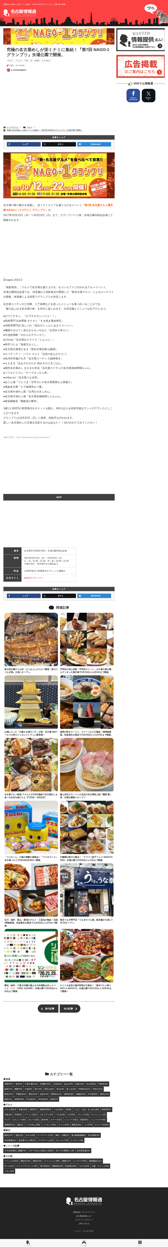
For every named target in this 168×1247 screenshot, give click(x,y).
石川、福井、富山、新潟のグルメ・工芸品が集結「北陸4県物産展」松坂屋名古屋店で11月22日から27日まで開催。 (31, 923)
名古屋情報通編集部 (18, 70)
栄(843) (19, 1084)
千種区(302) (21, 1094)
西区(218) (33, 1094)
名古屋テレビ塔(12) (27, 1140)
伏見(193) (79, 1084)
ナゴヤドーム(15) (46, 1140)
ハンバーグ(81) (71, 1120)
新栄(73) (8, 1089)
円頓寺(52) (103, 1084)
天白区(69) (43, 1099)
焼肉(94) (84, 1120)
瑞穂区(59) (81, 1094)
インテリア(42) (80, 1161)
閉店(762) (37, 1161)
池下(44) (38, 1089)
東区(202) (8, 1094)
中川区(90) (93, 1094)
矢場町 (37, 60)
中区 (26, 60)
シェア (25, 144)
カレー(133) (33, 1120)
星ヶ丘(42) (71, 1089)
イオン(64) (9, 1171)
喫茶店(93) (76, 1125)
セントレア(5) (62, 1140)
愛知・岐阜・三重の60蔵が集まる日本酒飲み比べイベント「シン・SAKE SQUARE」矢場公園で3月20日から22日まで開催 (31, 988)
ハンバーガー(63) (98, 1120)
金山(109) (68, 1084)
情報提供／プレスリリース (84, 1212)
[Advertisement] (59, 100)
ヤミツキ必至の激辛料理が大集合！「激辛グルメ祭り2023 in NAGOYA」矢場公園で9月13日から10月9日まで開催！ (86, 988)
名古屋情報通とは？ (84, 1216)
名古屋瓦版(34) (83, 1150)
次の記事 (68, 1008)
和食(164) (23, 1109)
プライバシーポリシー (84, 1220)
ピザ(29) (71, 1114)
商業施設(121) (95, 1161)
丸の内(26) (91, 1084)
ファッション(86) (52, 1161)
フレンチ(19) (83, 1114)
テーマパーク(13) (45, 1135)
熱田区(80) (69, 1094)
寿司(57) (33, 1109)
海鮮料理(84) (45, 1109)
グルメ (10, 60)
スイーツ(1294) (102, 1125)
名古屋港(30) (94, 1135)
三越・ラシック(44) (100, 1166)
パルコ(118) (83, 1166)
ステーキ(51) (56, 1120)
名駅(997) (8, 1084)
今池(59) (28, 1089)
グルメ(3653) (10, 1109)
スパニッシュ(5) (98, 1114)
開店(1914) (26, 1161)
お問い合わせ (84, 1224)
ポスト (61, 144)
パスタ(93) (60, 1114)
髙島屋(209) (57, 1166)
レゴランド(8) (77, 1140)
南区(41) (8, 1099)
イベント (19, 60)
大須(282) (57, 1084)
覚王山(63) (49, 1089)
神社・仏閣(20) (62, 1135)
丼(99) (68, 1109)
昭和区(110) (56, 1094)
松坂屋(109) (70, 1166)
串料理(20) (106, 1109)
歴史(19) (19, 1135)
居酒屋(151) (9, 1125)
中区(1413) (98, 1089)
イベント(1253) (11, 1161)
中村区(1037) (84, 1089)
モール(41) (9, 1166)
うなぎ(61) (58, 1109)
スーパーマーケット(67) (27, 1166)
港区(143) (104, 1094)
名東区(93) (19, 1099)
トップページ (28, 1245)
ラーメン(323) (30, 1114)
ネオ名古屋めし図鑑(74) (15, 1150)
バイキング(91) (49, 1125)
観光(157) (8, 1135)
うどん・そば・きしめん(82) (86, 1109)
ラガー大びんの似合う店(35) (40, 1150)
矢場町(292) (45, 1084)
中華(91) (18, 1114)
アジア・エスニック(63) (15, 1120)
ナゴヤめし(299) (33, 1125)
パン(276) (88, 1125)
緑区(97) (54, 1099)
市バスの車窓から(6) (65, 1150)
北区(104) (44, 1094)
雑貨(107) (66, 1161)
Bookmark (96, 144)
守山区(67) (31, 1099)
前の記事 (49, 1008)
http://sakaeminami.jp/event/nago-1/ (33, 437)
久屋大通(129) (31, 1084)
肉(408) (44, 1120)
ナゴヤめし (46, 60)
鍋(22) (20, 1125)
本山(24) (60, 1089)
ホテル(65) (30, 1135)
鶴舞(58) (18, 1089)
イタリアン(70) (46, 1114)
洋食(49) (8, 1114)
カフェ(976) (64, 1125)
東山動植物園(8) (78, 1135)
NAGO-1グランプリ (33, 578)
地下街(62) (45, 1166)
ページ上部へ (84, 1245)
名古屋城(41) (10, 1140)
